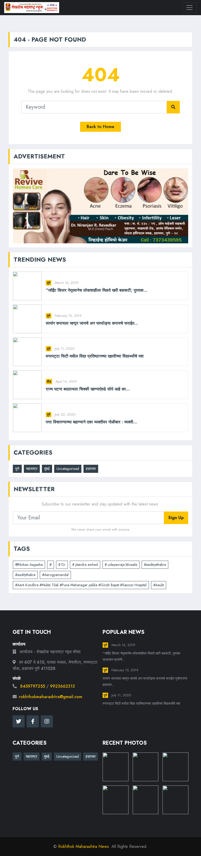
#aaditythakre (25, 574)
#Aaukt (158, 585)
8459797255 (32, 686)
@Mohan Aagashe (29, 564)
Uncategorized (68, 468)
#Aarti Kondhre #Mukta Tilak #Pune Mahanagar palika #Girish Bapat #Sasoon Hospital (81, 585)
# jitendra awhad (85, 564)
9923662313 (62, 686)
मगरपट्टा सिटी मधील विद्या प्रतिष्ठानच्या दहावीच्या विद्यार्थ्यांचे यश (94, 356)
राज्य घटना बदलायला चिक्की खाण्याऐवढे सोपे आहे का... (88, 389)
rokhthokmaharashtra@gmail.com (50, 697)
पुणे (48, 282)
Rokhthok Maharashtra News (83, 846)
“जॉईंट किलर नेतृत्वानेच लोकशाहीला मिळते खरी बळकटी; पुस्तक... (96, 290)
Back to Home (100, 127)
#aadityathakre (155, 564)
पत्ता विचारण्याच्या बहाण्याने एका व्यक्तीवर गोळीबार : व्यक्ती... (91, 422)
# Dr (61, 564)
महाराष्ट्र (31, 468)
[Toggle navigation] (189, 7)
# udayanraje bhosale (121, 564)
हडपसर (91, 468)
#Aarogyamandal (55, 574)
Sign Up (176, 518)
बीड (49, 381)
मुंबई (47, 468)
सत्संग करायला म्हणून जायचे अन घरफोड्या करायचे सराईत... (92, 323)
